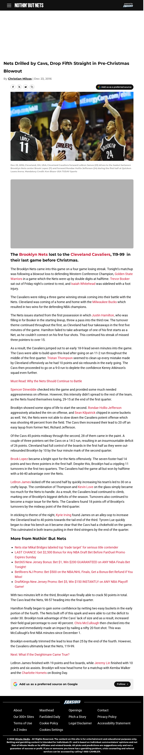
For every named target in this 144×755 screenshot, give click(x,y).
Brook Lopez (19, 459)
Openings (75, 710)
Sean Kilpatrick (85, 412)
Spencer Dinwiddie (24, 389)
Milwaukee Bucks (104, 302)
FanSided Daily (50, 717)
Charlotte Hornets (34, 673)
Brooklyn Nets (33, 254)
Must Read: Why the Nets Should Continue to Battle (46, 381)
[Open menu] (9, 5)
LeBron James (21, 482)
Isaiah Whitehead (83, 284)
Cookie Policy (49, 723)
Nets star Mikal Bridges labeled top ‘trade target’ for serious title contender (66, 547)
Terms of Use (23, 723)
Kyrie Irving (63, 515)
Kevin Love (85, 487)
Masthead (47, 710)
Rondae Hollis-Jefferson (105, 408)
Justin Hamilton (103, 315)
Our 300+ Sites (24, 717)
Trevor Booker (120, 279)
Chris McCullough (86, 623)
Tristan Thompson (60, 358)
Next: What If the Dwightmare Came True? (40, 654)
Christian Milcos (20, 78)
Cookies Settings (51, 730)
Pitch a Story (77, 717)
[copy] (32, 86)
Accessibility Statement (113, 723)
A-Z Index (20, 730)
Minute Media (22, 739)
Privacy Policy (107, 717)
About (18, 710)
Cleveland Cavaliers (90, 254)
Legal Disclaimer (80, 723)
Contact (103, 710)
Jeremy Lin (102, 663)
